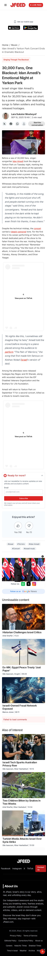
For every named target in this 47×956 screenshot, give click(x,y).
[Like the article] (18, 526)
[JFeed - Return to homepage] (23, 861)
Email (6, 488)
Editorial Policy (10, 941)
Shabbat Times (35, 946)
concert (37, 228)
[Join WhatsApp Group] (23, 584)
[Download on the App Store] (14, 28)
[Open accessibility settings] (42, 951)
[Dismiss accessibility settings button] (44, 949)
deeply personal (18, 231)
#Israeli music (29, 548)
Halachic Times (20, 946)
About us (39, 941)
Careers (9, 946)
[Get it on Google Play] (30, 27)
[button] (42, 556)
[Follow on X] (29, 584)
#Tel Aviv (21, 544)
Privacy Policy (15, 936)
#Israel (10, 544)
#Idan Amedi (34, 544)
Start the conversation (37, 123)
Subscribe (23, 498)
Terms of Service (30, 936)
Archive (32, 951)
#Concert (16, 548)
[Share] (24, 123)
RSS (38, 951)
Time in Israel (12, 951)
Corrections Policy (25, 941)
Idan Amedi (18, 161)
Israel (24, 359)
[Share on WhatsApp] (17, 123)
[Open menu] (6, 5)
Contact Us (40, 868)
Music (14, 45)
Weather (23, 951)
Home (5, 45)
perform (9, 352)
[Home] (18, 5)
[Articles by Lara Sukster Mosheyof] (5, 115)
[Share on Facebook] (11, 123)
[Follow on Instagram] (34, 584)
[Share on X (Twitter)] (4, 123)
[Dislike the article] (29, 526)
